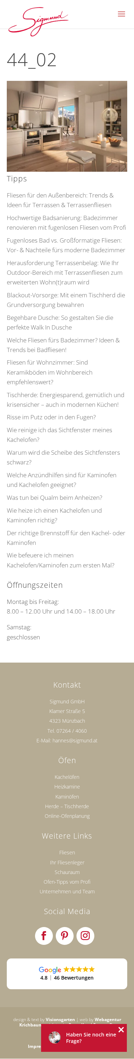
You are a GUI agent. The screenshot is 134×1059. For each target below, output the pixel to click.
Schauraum (67, 872)
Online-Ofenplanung (67, 815)
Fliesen (67, 852)
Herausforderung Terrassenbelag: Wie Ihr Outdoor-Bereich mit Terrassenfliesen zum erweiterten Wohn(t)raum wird (65, 272)
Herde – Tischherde (67, 806)
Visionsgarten (60, 1019)
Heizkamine (67, 786)
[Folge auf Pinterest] (65, 936)
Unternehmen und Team (67, 891)
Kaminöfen (67, 796)
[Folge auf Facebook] (44, 936)
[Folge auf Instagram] (85, 936)
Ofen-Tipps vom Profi (67, 881)
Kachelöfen (67, 776)
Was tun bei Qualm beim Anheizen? (54, 497)
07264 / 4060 (71, 730)
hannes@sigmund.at (75, 740)
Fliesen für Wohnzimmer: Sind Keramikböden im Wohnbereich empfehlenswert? (50, 372)
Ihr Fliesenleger (67, 862)
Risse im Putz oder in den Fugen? (51, 417)
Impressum (40, 1046)
